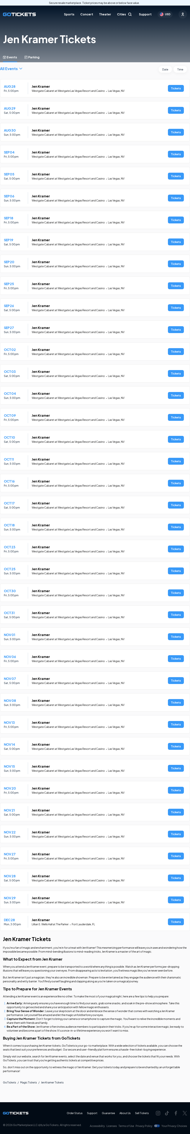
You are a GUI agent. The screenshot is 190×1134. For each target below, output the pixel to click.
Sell (142, 1113)
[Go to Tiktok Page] (167, 1113)
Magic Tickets (28, 1082)
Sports (69, 14)
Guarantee (108, 1113)
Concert (86, 14)
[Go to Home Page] (19, 14)
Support (145, 14)
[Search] (130, 14)
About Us (125, 1113)
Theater (105, 14)
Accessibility (97, 1125)
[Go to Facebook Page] (176, 1113)
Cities (121, 14)
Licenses (112, 1125)
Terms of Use (126, 1125)
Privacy (144, 1125)
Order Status (75, 1113)
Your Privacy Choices (174, 1125)
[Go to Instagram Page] (158, 1113)
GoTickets (9, 1082)
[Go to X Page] (185, 1113)
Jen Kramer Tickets (52, 1082)
